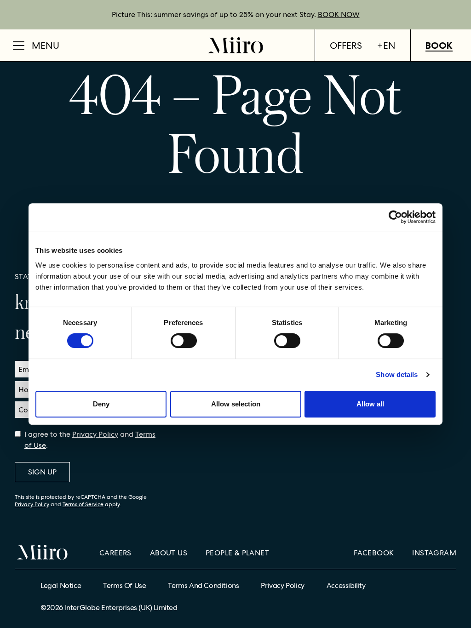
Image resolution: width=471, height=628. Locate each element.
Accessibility (346, 585)
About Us (168, 553)
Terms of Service (83, 504)
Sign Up (42, 472)
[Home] (235, 45)
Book (439, 45)
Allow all (370, 404)
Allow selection (235, 404)
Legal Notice (60, 585)
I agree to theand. (89, 439)
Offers (346, 45)
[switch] (184, 340)
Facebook (374, 553)
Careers (115, 553)
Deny (101, 404)
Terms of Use (124, 585)
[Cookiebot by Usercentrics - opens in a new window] (395, 217)
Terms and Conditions (203, 585)
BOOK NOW (339, 14)
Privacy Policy (95, 434)
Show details (397, 374)
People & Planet (237, 553)
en (389, 45)
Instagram (434, 553)
